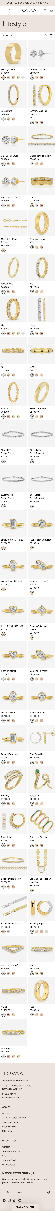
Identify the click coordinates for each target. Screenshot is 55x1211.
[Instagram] (9, 1200)
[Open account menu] (45, 10)
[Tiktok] (14, 1200)
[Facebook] (4, 1200)
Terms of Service (10, 1160)
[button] (25, 1207)
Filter (9, 35)
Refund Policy (8, 1164)
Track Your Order (10, 1122)
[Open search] (9, 10)
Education (7, 1131)
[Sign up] (48, 1192)
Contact (6, 1147)
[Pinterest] (19, 1200)
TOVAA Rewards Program (14, 1117)
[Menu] (3, 10)
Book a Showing (9, 1126)
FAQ (4, 1155)
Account (6, 1113)
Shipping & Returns (11, 1151)
